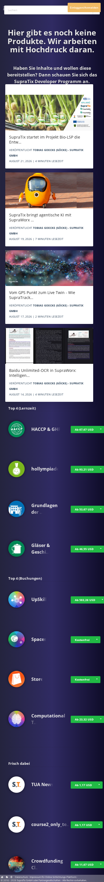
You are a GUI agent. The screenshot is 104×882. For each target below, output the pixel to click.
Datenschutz (21, 876)
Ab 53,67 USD (84, 509)
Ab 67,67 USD (84, 429)
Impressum (35, 876)
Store (37, 679)
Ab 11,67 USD (84, 864)
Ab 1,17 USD (83, 785)
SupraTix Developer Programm (48, 81)
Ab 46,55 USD (84, 549)
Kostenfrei (82, 640)
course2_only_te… (50, 824)
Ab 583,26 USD (85, 600)
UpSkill (39, 599)
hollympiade (45, 469)
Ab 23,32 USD (84, 719)
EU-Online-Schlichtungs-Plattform (59, 876)
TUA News (42, 784)
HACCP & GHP (46, 429)
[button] (97, 639)
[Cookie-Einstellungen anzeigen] (7, 876)
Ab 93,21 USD (84, 469)
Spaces (38, 639)
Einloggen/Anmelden (84, 7)
